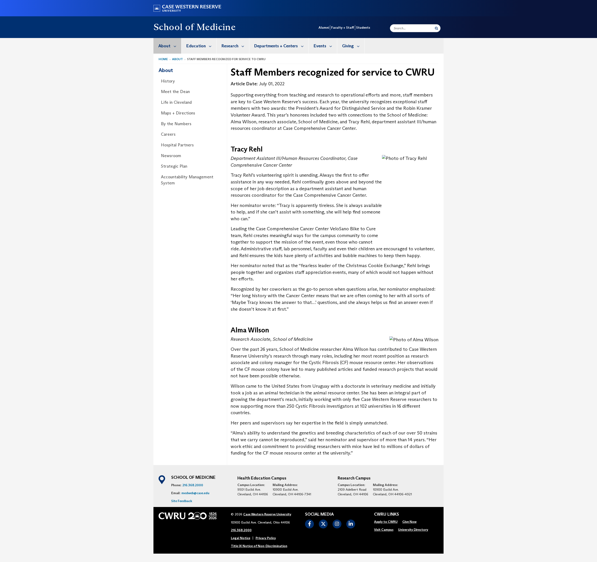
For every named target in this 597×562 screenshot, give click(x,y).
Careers (168, 134)
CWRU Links (386, 514)
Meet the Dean (175, 91)
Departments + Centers (276, 45)
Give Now (409, 522)
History (168, 81)
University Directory (413, 530)
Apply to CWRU (386, 522)
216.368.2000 (192, 485)
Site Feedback (181, 501)
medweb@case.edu (195, 493)
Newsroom (171, 155)
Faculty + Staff (342, 27)
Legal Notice (240, 538)
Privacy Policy (266, 538)
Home (163, 59)
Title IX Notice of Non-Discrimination (259, 546)
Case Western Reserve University (267, 514)
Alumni (324, 27)
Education (196, 45)
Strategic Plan (174, 166)
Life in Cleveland (176, 102)
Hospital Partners (177, 145)
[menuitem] (167, 46)
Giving (348, 45)
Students (363, 27)
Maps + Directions (178, 113)
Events (320, 45)
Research (230, 45)
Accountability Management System (187, 180)
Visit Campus (383, 530)
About (164, 45)
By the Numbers (176, 123)
